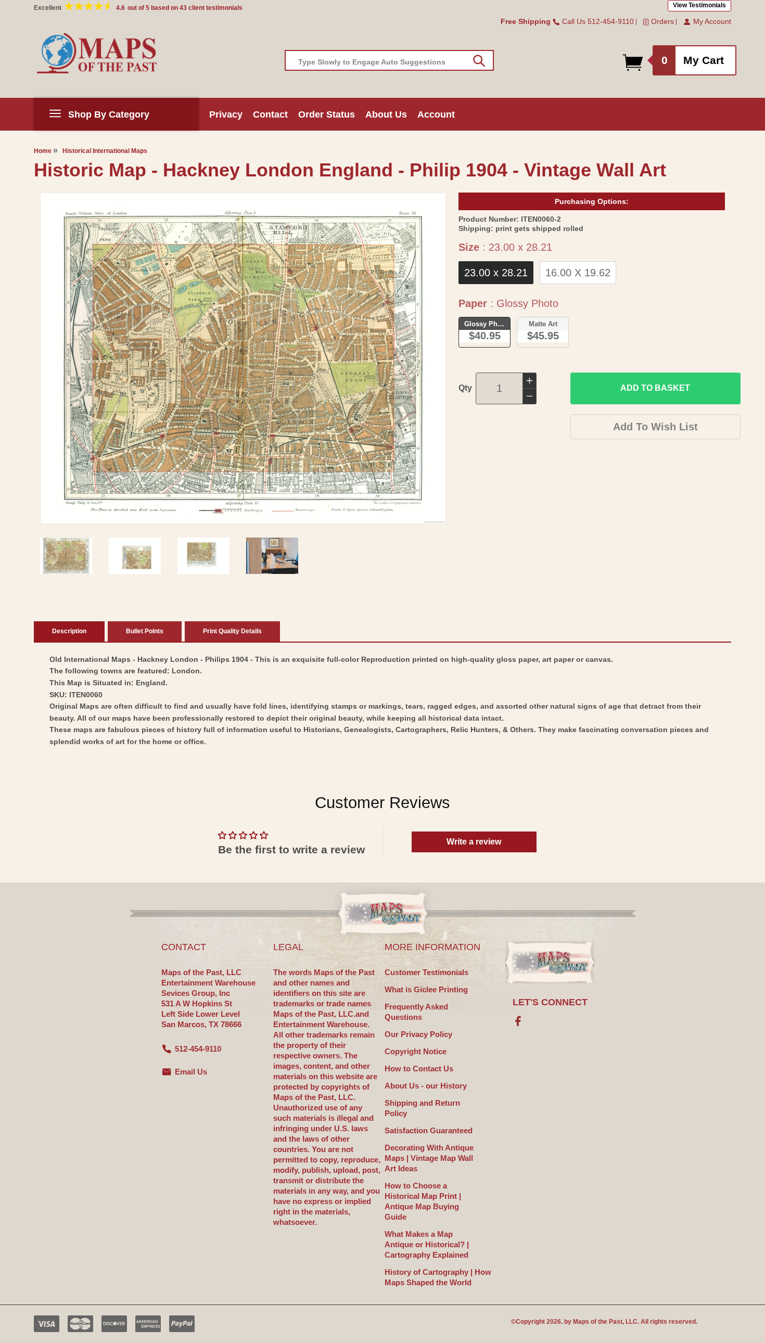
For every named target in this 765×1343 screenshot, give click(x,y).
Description (69, 631)
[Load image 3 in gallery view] (203, 556)
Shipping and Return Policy (422, 1108)
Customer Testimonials (426, 972)
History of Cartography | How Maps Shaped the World (438, 1277)
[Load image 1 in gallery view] (66, 556)
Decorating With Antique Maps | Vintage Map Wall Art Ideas (429, 1158)
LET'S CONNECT (550, 1002)
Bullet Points (144, 631)
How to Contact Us (419, 1068)
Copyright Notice (416, 1051)
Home (43, 151)
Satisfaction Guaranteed (429, 1130)
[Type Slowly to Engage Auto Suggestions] (479, 61)
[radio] (495, 272)
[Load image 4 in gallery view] (272, 556)
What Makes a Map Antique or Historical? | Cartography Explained (427, 1244)
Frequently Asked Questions (416, 1011)
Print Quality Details (232, 631)
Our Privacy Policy (418, 1034)
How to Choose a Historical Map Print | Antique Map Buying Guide (423, 1201)
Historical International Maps (104, 151)
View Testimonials (699, 5)
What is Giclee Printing (426, 989)
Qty (465, 387)
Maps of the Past (597, 1321)
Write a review (474, 841)
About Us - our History (426, 1085)
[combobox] (389, 60)
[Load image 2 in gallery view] (135, 556)
